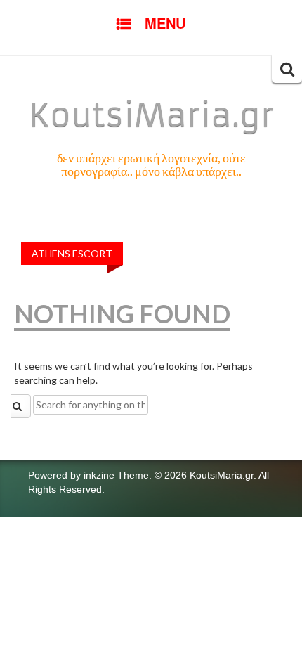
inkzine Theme (116, 475)
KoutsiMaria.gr (151, 115)
